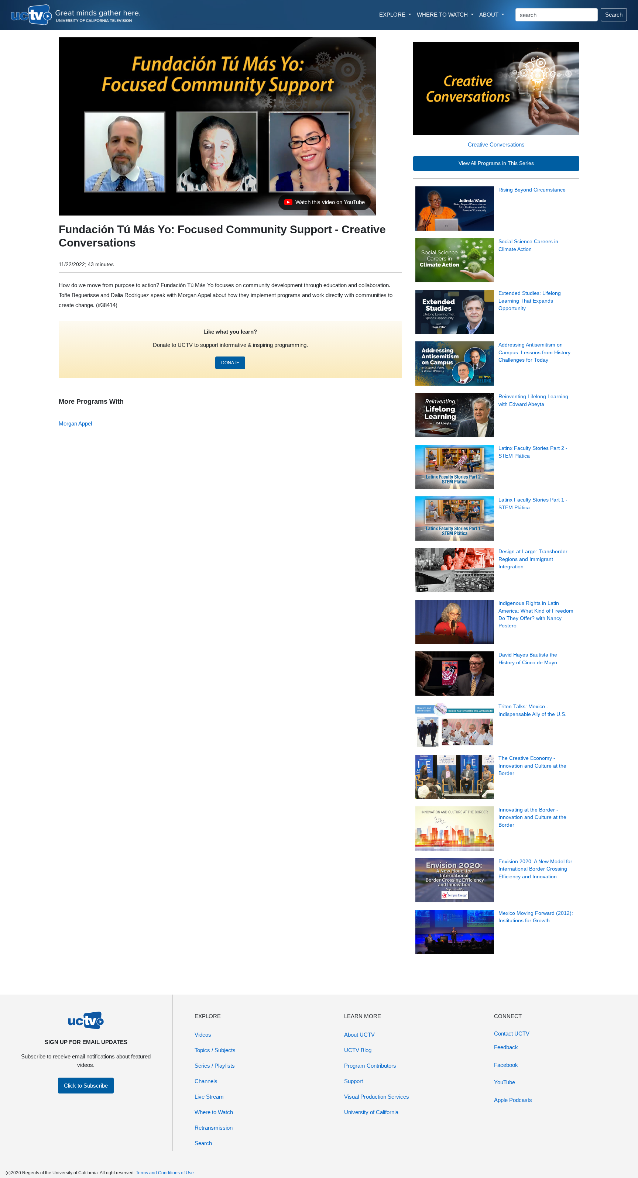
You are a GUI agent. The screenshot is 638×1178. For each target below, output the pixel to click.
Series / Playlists (215, 1065)
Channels (206, 1081)
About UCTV (359, 1034)
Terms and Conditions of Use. (165, 1172)
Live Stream (209, 1096)
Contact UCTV (511, 1033)
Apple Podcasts (513, 1100)
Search (613, 14)
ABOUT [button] (489, 14)
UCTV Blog (357, 1050)
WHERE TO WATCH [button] (443, 14)
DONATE (230, 362)
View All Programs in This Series (496, 163)
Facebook (506, 1065)
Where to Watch (214, 1112)
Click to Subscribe (86, 1085)
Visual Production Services (376, 1096)
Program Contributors (370, 1065)
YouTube (504, 1082)
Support (353, 1081)
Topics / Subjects (215, 1050)
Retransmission (214, 1127)
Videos (203, 1034)
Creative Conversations (496, 144)
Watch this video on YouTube (324, 204)
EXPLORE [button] (393, 14)
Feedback (506, 1047)
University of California (371, 1112)
